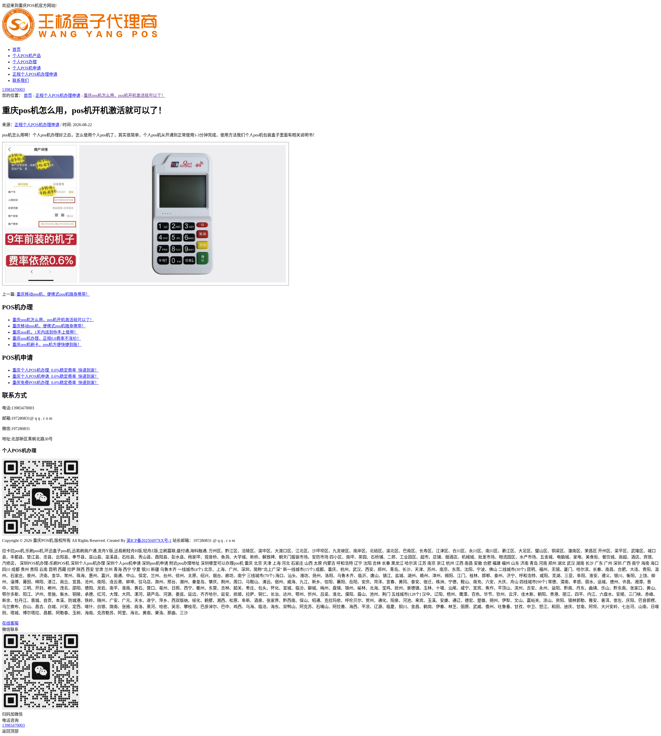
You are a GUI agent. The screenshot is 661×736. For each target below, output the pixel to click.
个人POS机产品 (26, 55)
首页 (16, 49)
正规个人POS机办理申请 (34, 74)
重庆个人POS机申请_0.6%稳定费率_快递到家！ (55, 376)
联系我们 (20, 80)
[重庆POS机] (79, 39)
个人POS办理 (24, 62)
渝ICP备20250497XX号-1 (149, 540)
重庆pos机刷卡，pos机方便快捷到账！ (47, 344)
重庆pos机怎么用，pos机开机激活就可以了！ (124, 95)
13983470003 (13, 89)
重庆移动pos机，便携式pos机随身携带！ (53, 294)
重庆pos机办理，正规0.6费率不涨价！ (46, 338)
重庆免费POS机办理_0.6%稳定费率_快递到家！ (55, 382)
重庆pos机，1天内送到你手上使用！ (45, 332)
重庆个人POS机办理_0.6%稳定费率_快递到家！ (55, 370)
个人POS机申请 (26, 68)
